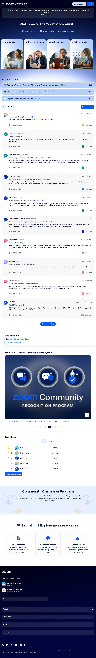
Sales (5, 624)
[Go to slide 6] (52, 427)
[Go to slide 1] (38, 427)
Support (6, 632)
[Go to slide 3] (43, 427)
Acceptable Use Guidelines (29, 650)
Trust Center (16, 650)
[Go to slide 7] (56, 427)
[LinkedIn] (7, 645)
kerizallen (12, 113)
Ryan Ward (24, 463)
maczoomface (13, 197)
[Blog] (3, 645)
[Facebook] (24, 645)
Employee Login (66, 650)
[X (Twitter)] (11, 645)
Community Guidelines (13, 342)
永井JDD (11, 302)
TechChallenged (13, 239)
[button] (3, 3)
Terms (3, 650)
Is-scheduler (24, 453)
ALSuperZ (23, 458)
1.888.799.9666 (16, 579)
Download (7, 617)
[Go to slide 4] (45, 427)
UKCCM (23, 469)
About (5, 609)
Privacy (9, 650)
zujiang (22, 448)
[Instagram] (20, 645)
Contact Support (79, 4)
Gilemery (11, 280)
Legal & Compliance (43, 650)
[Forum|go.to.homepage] (17, 4)
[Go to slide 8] (58, 427)
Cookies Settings (55, 650)
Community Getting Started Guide (17, 339)
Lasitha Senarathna (14, 154)
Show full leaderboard (14, 474)
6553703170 (12, 176)
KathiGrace (12, 261)
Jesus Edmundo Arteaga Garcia (18, 218)
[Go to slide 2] (40, 427)
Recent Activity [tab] (9, 107)
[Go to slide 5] (48, 427)
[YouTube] (16, 645)
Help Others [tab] (24, 107)
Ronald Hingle (13, 133)
